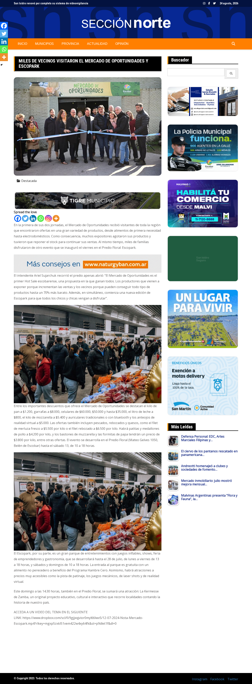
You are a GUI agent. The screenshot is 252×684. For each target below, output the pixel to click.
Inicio (22, 43)
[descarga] (202, 318)
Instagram (204, 3)
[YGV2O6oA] (202, 147)
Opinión (122, 43)
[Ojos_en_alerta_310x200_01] (202, 258)
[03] (202, 101)
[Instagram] (48, 218)
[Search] (231, 73)
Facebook (209, 3)
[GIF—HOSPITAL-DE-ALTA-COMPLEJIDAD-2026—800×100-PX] (87, 200)
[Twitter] (25, 218)
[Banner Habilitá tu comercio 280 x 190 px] (202, 203)
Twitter (214, 3)
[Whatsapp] (40, 218)
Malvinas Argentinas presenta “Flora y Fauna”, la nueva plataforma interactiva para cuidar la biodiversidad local (80, 3)
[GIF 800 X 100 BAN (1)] (87, 263)
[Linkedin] (33, 218)
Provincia (70, 43)
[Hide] (1, 64)
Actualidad (97, 43)
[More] (56, 218)
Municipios (44, 43)
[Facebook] (17, 218)
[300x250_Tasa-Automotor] (202, 385)
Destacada (29, 181)
